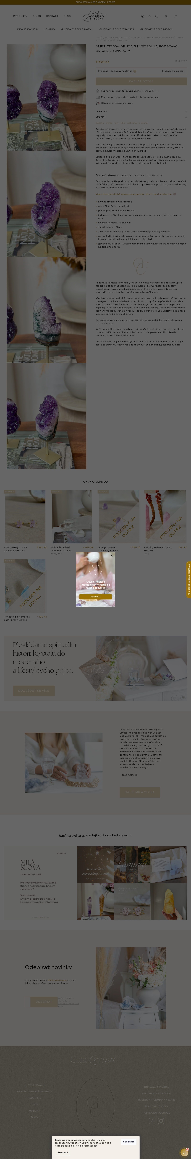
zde (95, 1146)
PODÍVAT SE (95, 597)
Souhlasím (128, 1142)
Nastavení (62, 1152)
